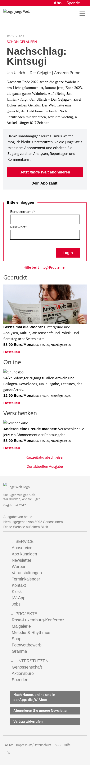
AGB (57, 745)
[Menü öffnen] (82, 13)
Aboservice (22, 547)
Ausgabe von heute (17, 517)
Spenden (20, 679)
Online (12, 362)
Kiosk (17, 591)
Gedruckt (15, 277)
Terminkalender (26, 579)
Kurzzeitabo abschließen (45, 457)
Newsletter (21, 560)
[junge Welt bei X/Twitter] (9, 753)
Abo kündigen (24, 554)
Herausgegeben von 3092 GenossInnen (33, 522)
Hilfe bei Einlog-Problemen (45, 267)
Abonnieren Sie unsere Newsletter (40, 710)
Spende (73, 2)
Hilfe (67, 745)
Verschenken (20, 413)
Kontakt (19, 585)
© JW (9, 745)
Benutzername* (22, 211)
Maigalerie (21, 626)
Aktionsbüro (23, 673)
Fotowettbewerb (26, 645)
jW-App (18, 598)
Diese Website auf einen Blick (25, 527)
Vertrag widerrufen (28, 721)
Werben (19, 566)
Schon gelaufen (22, 41)
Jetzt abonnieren (45, 172)
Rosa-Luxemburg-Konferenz (38, 620)
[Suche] (75, 13)
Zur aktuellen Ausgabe (45, 466)
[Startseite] (16, 14)
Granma (19, 651)
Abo (58, 3)
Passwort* (18, 227)
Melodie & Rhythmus (31, 632)
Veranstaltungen (27, 572)
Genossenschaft (27, 667)
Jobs (16, 604)
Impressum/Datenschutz (33, 745)
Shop (16, 638)
